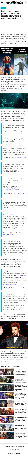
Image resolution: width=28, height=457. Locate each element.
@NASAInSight (9, 188)
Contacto (7, 446)
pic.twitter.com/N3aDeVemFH (11, 229)
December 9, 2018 (20, 131)
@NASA (5, 125)
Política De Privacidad (17, 446)
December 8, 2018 (8, 234)
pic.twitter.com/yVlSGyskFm (11, 189)
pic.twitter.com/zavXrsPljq (10, 284)
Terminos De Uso (14, 449)
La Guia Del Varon (14, 2)
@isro (15, 188)
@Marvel (7, 272)
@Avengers (23, 275)
